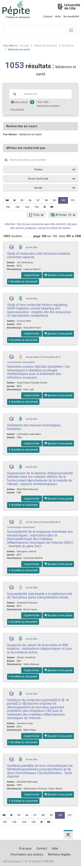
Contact (47, 16)
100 (63, 200)
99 (54, 200)
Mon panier (23, 102)
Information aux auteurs (26, 854)
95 (21, 200)
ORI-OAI (48, 861)
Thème (38, 169)
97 (38, 200)
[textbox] (45, 94)
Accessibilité (71, 16)
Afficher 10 (63, 214)
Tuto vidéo (42, 102)
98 (46, 200)
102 (8, 207)
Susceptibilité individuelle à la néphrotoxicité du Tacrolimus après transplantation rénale (39, 595)
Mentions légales (59, 854)
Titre (36, 214)
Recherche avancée (48, 106)
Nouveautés (17, 109)
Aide (58, 16)
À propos (25, 848)
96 (29, 200)
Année (38, 187)
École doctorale (38, 178)
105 (36, 207)
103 (17, 207)
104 (27, 207)
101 (72, 200)
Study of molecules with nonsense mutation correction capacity (38, 255)
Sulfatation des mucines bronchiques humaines (34, 427)
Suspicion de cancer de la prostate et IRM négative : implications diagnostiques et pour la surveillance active (39, 649)
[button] (68, 834)
